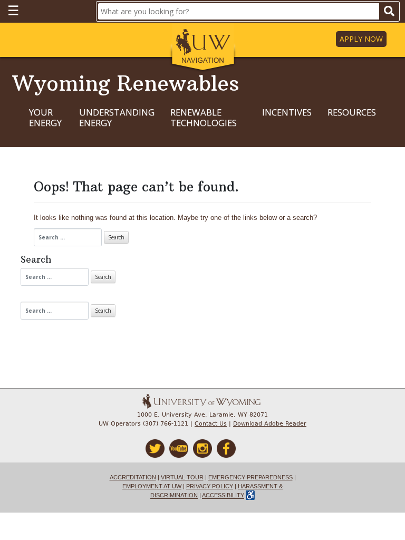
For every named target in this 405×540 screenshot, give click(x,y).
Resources (351, 112)
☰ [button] (13, 10)
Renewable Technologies (203, 117)
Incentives (287, 112)
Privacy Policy (209, 486)
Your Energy (45, 117)
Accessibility (223, 496)
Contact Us (211, 423)
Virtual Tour (182, 477)
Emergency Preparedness (250, 477)
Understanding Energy (117, 117)
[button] (202, 48)
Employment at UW (151, 486)
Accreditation (133, 477)
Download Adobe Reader (269, 423)
